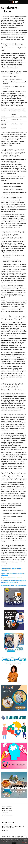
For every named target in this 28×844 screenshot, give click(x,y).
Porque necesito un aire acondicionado (11, 577)
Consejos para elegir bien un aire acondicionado (13, 585)
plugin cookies (24, 842)
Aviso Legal (5, 812)
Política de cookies (7, 810)
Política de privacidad (7, 808)
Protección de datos (7, 815)
